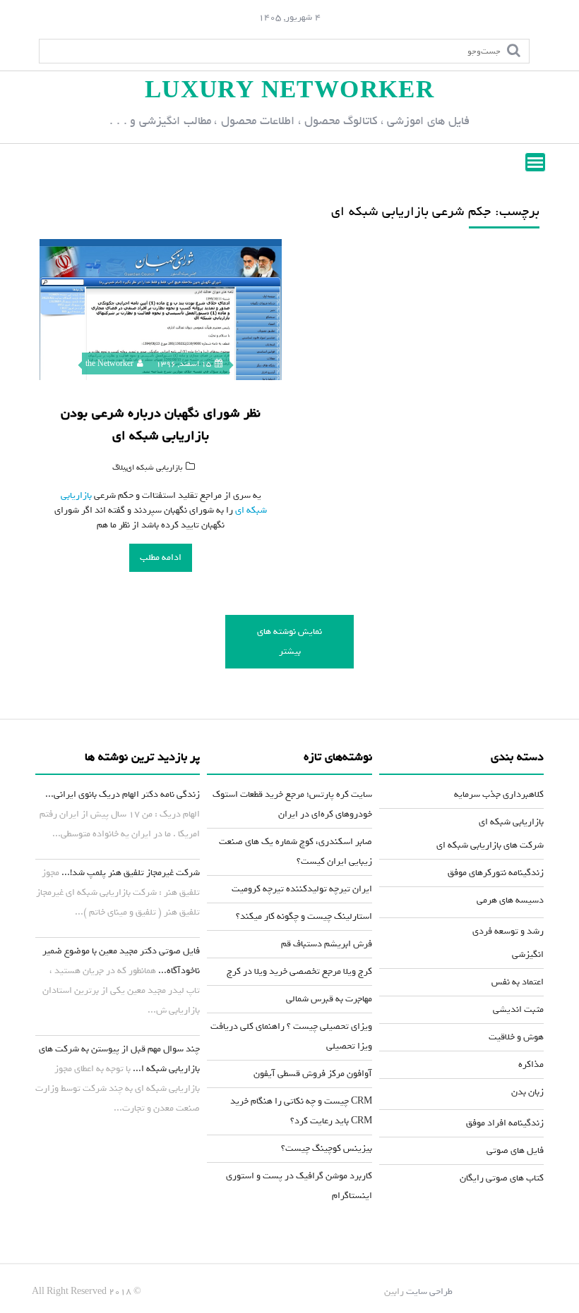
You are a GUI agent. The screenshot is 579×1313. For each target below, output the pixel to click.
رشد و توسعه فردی (508, 931)
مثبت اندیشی (518, 1009)
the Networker (109, 364)
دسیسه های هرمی (510, 900)
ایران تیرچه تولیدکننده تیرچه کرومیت (302, 888)
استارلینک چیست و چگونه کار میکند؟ (304, 916)
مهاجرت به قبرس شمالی (329, 998)
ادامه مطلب (160, 557)
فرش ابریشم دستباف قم (326, 943)
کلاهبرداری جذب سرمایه (499, 794)
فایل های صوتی (515, 1150)
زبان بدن (527, 1092)
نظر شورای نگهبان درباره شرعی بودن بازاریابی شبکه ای (161, 424)
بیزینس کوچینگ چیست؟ (326, 1148)
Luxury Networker (289, 91)
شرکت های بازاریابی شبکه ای (490, 845)
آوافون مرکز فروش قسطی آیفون (312, 1073)
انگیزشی (528, 954)
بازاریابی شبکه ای (154, 467)
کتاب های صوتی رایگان (502, 1178)
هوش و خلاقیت (516, 1037)
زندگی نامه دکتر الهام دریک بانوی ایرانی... (122, 794)
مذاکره (531, 1064)
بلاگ (118, 467)
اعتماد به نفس (517, 982)
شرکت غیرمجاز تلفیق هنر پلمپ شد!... (130, 872)
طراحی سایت (429, 1291)
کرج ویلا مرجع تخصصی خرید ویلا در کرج (299, 971)
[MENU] (535, 162)
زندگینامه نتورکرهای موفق (496, 872)
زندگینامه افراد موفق (505, 1123)
